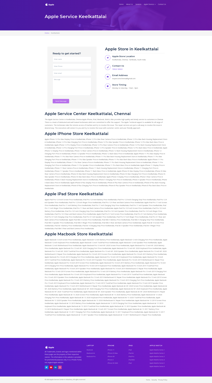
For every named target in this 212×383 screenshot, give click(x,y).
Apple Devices (149, 4)
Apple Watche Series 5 (157, 363)
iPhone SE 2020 (113, 363)
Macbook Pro (91, 356)
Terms (148, 380)
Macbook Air (91, 353)
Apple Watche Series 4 (157, 360)
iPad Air (131, 353)
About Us (129, 4)
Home (121, 4)
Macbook (90, 350)
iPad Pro (131, 356)
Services (138, 4)
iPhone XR (111, 356)
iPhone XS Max (113, 353)
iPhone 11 (111, 350)
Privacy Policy (162, 380)
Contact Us (162, 4)
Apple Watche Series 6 (157, 366)
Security (154, 380)
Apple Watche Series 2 (157, 353)
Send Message (60, 101)
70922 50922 (117, 69)
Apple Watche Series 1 (157, 350)
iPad (130, 350)
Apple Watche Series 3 (157, 356)
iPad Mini (132, 360)
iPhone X (111, 360)
